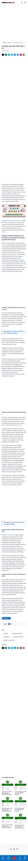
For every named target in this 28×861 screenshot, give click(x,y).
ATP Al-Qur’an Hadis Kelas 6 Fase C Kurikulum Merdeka (7, 793)
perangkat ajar (6, 636)
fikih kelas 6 (5, 633)
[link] (3, 55)
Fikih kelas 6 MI (11, 535)
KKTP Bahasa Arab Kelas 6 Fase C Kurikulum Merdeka (19, 827)
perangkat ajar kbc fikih (18, 636)
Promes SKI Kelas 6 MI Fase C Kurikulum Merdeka (20, 793)
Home (3, 859)
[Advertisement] (14, 23)
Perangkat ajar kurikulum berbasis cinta (12, 220)
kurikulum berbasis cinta (17, 633)
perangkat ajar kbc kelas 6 (8, 640)
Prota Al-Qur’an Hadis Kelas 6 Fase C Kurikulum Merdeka (7, 826)
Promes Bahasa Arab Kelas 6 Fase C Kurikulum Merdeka (7, 810)
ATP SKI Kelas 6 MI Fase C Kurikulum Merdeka (19, 810)
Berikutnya (5, 618)
